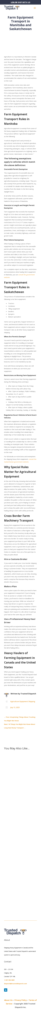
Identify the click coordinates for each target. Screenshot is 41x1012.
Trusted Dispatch (28, 693)
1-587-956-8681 (9, 980)
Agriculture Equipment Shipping (22, 701)
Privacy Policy (20, 1000)
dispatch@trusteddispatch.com (15, 984)
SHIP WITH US (24, 2)
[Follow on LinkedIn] (5, 990)
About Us (8, 1000)
